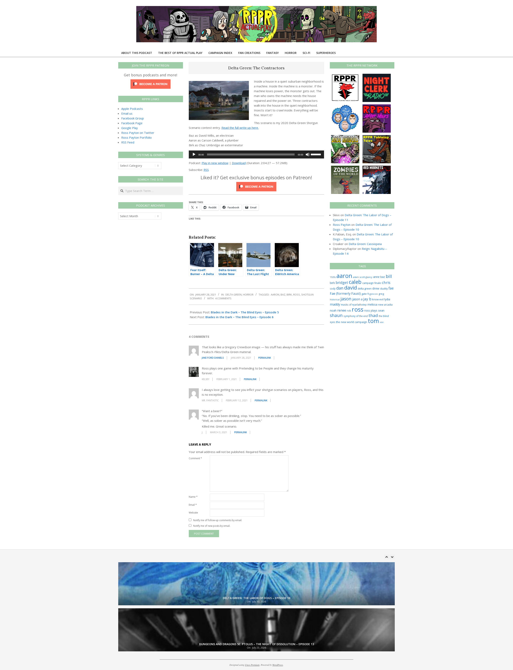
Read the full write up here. (240, 128)
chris (386, 282)
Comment (195, 458)
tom (373, 321)
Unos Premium (252, 664)
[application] (256, 154)
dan (339, 288)
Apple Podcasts (132, 109)
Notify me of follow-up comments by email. (217, 520)
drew (375, 288)
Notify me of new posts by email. (211, 526)
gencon (374, 293)
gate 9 (365, 294)
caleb (355, 282)
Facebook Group (132, 118)
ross (296, 294)
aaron (275, 294)
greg (381, 294)
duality (384, 288)
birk (289, 294)
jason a (357, 299)
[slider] (316, 154)
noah (333, 310)
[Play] (194, 154)
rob (349, 310)
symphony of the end (355, 316)
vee (382, 322)
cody (332, 288)
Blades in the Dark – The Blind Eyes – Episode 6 (239, 317)
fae (391, 288)
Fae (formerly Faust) (345, 293)
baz (283, 294)
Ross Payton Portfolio (136, 137)
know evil (378, 299)
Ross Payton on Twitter (137, 133)
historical (335, 299)
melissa (372, 304)
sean (381, 310)
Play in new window (215, 163)
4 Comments (223, 298)
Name (193, 496)
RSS (206, 170)
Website (193, 512)
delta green (365, 288)
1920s (333, 276)
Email (193, 505)
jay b (367, 299)
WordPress (277, 664)
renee (341, 310)
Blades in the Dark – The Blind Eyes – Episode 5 (245, 312)
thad (373, 315)
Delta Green (233, 294)
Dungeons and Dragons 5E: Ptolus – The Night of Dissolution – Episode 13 (256, 598)
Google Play (129, 128)
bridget (342, 282)
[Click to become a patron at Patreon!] (256, 184)
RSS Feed (127, 142)
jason (345, 299)
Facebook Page (131, 123)
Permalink (264, 357)
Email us (126, 113)
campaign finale (371, 283)
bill (389, 276)
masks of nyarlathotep (354, 304)
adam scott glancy (362, 276)
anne (376, 277)
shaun (336, 315)
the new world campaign (351, 322)
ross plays (370, 310)
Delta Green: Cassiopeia (365, 244)
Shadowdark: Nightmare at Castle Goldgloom (256, 644)
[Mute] (308, 154)
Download (239, 163)
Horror (248, 294)
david (350, 287)
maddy (335, 304)
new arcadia (385, 304)
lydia (387, 299)
